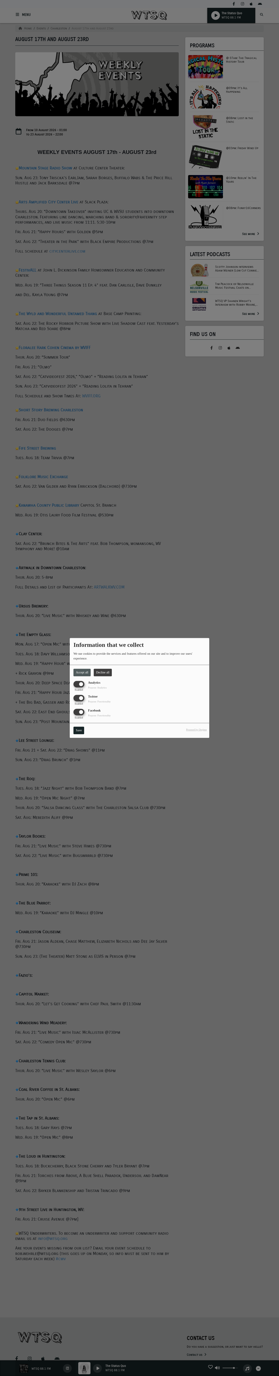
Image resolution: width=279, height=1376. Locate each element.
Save (79, 730)
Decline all (102, 672)
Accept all (82, 672)
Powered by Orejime (196, 729)
